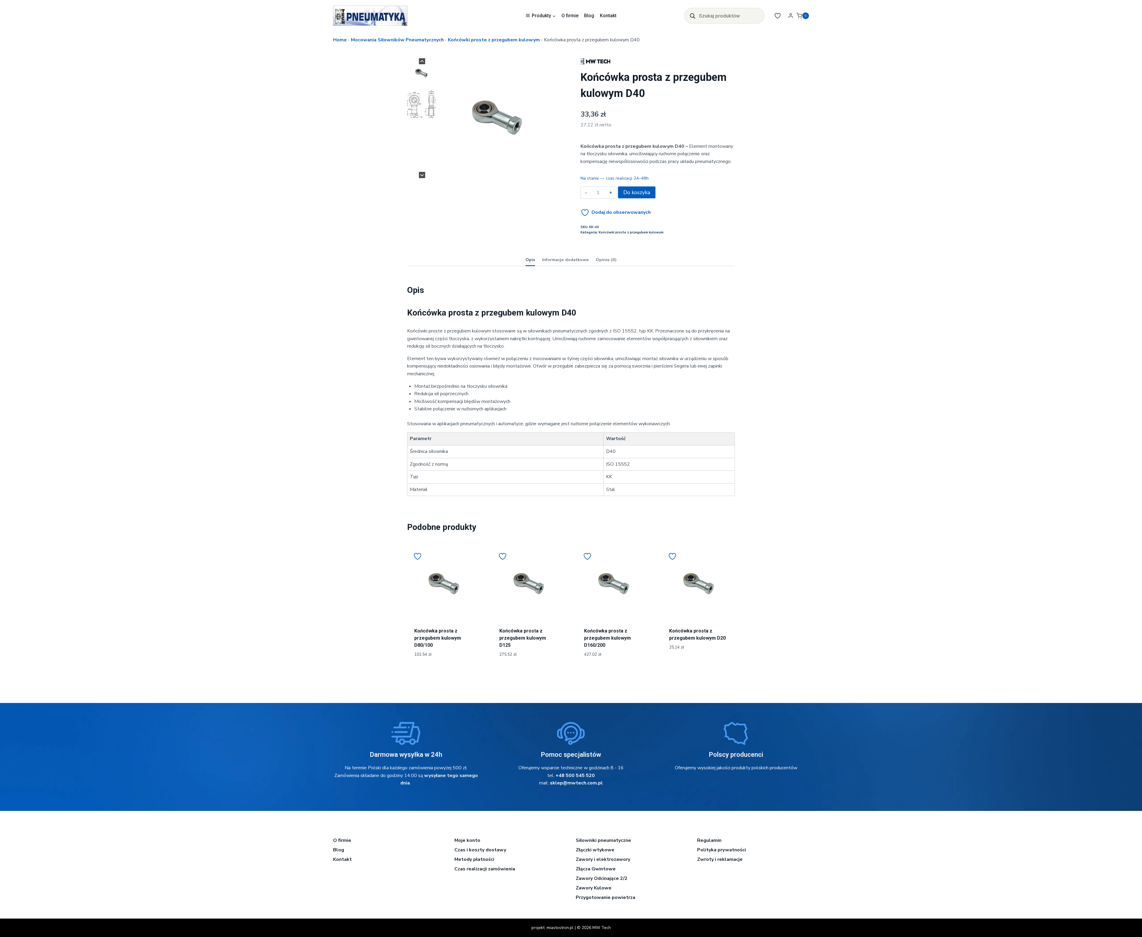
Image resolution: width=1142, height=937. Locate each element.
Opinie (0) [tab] (606, 260)
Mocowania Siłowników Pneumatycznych (397, 40)
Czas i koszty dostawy (480, 850)
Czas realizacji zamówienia (484, 869)
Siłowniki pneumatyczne (603, 840)
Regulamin (709, 840)
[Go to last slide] (422, 61)
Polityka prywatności (721, 850)
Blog (589, 15)
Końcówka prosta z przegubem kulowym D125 (522, 638)
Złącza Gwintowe (596, 869)
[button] (421, 73)
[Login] (790, 15)
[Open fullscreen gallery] (551, 172)
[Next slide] (422, 175)
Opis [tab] (530, 260)
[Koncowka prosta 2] (497, 117)
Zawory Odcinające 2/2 (602, 878)
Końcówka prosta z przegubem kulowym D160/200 (607, 638)
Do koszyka (636, 192)
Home (340, 40)
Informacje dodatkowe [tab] (565, 260)
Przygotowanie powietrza (605, 897)
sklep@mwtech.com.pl (576, 783)
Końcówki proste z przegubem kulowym (494, 40)
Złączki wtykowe (595, 850)
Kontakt (608, 15)
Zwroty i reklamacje (720, 859)
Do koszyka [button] (698, 667)
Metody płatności (474, 859)
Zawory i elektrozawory (603, 859)
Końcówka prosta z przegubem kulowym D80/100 (437, 638)
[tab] (494, 171)
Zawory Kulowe (593, 888)
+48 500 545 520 (575, 775)
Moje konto (467, 840)
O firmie (569, 15)
